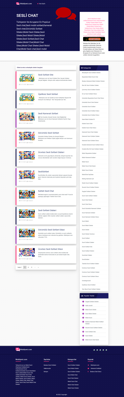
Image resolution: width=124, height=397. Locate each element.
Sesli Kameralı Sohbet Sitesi (90, 217)
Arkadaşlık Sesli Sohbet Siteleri (91, 72)
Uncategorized (86, 280)
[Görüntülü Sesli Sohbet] (27, 136)
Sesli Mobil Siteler (87, 225)
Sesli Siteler (85, 230)
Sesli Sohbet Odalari (88, 242)
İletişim (46, 371)
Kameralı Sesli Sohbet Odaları (91, 136)
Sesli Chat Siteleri (87, 200)
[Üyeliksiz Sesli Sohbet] (27, 97)
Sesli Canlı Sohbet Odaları (89, 196)
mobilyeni (31, 84)
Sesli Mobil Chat (72, 375)
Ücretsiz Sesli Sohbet (88, 268)
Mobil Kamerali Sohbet (88, 157)
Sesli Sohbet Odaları (74, 365)
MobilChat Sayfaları (87, 174)
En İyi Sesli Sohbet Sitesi (89, 94)
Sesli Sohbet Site (87, 247)
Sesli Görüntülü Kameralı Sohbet (91, 208)
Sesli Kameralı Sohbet (88, 213)
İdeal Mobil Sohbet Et (88, 119)
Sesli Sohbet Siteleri (88, 251)
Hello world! (89, 305)
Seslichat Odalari (87, 255)
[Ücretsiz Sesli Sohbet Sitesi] (27, 252)
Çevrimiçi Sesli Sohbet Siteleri (91, 89)
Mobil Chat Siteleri (73, 385)
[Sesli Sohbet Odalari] (27, 213)
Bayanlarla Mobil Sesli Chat (90, 77)
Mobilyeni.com (26, 4)
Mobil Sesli (85, 162)
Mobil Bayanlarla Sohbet (89, 153)
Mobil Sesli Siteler (87, 170)
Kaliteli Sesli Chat (87, 123)
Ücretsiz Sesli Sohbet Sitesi (90, 276)
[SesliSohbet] (27, 175)
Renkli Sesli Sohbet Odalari (90, 183)
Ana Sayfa (42, 3)
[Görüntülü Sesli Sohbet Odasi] (27, 233)
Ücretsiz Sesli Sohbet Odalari (90, 272)
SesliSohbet (85, 259)
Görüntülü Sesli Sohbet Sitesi (90, 115)
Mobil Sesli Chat (72, 381)
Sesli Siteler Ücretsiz (88, 234)
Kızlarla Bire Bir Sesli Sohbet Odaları (92, 149)
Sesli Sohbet (86, 238)
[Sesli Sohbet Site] (27, 78)
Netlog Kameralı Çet (88, 179)
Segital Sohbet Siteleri (88, 191)
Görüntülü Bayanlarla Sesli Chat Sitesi (93, 98)
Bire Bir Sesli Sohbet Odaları (90, 85)
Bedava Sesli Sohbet (50, 365)
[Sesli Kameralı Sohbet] (27, 116)
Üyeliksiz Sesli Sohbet (88, 285)
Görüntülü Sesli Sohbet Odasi (90, 111)
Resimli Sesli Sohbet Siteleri (90, 187)
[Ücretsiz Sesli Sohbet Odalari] (27, 155)
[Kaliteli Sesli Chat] (27, 194)
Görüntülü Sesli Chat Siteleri (90, 102)
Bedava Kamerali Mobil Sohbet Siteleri (93, 81)
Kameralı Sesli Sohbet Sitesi (90, 140)
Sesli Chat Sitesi (87, 204)
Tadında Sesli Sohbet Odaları (90, 263)
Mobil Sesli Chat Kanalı (89, 166)
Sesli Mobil (85, 221)
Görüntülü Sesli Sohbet (88, 106)
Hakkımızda (47, 368)
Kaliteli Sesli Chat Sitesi (89, 128)
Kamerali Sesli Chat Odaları (90, 132)
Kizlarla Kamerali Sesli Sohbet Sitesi (93, 145)
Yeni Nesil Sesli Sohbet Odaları (91, 289)
